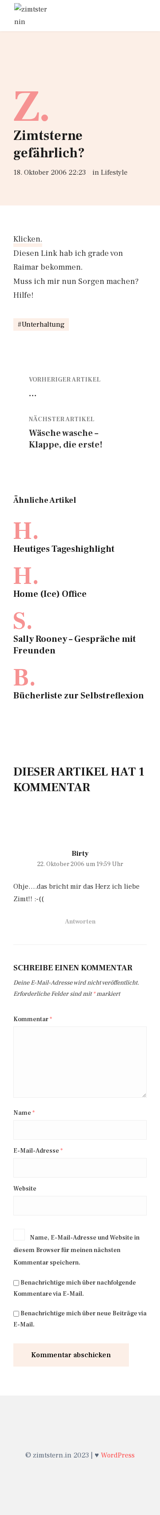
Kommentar (32, 1019)
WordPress (118, 1455)
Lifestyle (114, 172)
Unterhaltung (43, 324)
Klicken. (27, 239)
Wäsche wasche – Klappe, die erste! (66, 439)
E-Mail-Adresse (38, 1151)
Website (24, 1189)
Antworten (80, 922)
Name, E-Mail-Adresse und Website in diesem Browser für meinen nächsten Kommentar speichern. (76, 1250)
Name (24, 1113)
